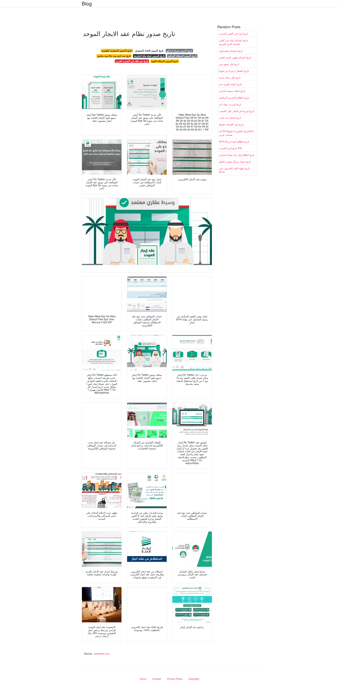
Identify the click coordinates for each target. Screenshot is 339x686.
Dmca (143, 679)
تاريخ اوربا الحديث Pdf (230, 148)
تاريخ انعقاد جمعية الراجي (232, 91)
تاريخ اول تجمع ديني (229, 64)
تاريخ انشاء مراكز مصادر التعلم (235, 161)
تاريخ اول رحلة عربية (229, 77)
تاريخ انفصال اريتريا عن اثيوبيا (234, 70)
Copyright (193, 679)
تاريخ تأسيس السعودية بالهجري (117, 50)
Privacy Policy (174, 679)
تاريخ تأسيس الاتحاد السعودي (149, 50)
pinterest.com (101, 653)
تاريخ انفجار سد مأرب (230, 117)
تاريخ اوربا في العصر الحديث (233, 33)
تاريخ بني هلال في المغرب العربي (132, 61)
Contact (156, 679)
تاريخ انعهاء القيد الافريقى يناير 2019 (234, 170)
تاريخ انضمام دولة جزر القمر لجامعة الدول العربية (233, 42)
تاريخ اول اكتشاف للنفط (231, 124)
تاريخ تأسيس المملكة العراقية (182, 55)
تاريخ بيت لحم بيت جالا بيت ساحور (114, 55)
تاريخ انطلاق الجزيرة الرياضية (234, 97)
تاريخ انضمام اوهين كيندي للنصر (235, 57)
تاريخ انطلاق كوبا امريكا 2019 (234, 141)
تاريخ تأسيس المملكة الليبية (164, 61)
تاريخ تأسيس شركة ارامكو (179, 50)
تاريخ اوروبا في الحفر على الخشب (236, 111)
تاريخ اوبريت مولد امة (230, 104)
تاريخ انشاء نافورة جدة (230, 84)
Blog (87, 3)
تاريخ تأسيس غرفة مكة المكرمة (149, 55)
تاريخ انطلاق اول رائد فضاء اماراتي (237, 155)
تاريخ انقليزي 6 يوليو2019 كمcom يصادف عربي (236, 132)
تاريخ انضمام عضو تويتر (231, 50)
